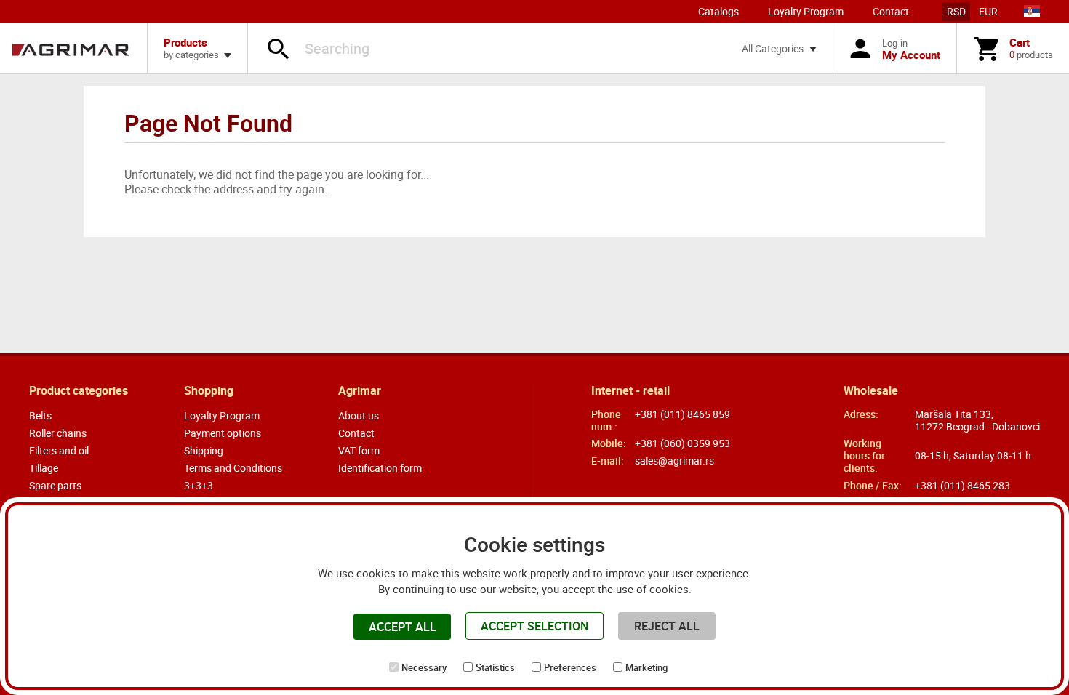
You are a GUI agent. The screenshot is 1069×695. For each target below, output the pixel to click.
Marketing (646, 667)
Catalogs (718, 11)
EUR (988, 11)
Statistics (495, 667)
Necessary (424, 667)
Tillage (43, 468)
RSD (956, 11)
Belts (40, 415)
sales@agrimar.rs (674, 460)
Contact (891, 11)
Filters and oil (59, 450)
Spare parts (55, 485)
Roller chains (58, 433)
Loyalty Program (806, 11)
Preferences (570, 667)
